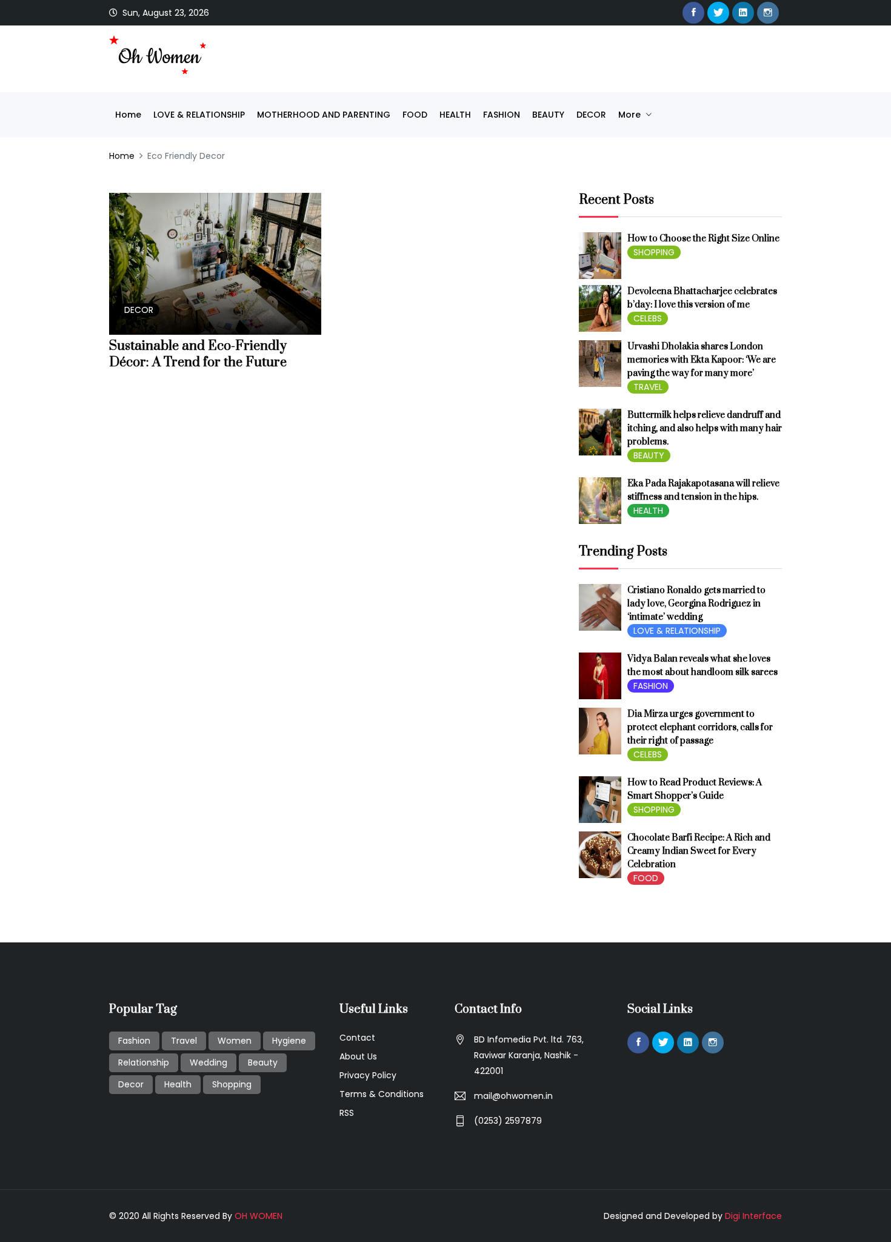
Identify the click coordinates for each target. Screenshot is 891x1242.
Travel (184, 1041)
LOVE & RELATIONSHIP (199, 115)
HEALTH (455, 115)
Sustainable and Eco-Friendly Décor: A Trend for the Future (198, 354)
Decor (131, 1084)
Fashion (134, 1041)
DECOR (591, 115)
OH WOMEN (258, 1216)
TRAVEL (647, 387)
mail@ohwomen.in (513, 1096)
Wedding (208, 1062)
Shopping (232, 1084)
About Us (358, 1056)
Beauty (263, 1062)
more (630, 115)
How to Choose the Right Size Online (703, 238)
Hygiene (289, 1041)
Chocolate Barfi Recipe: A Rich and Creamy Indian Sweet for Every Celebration (698, 851)
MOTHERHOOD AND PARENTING (323, 115)
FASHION (501, 115)
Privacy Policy (367, 1075)
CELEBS (647, 318)
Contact (357, 1038)
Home (128, 115)
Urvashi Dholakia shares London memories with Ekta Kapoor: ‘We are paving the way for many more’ (701, 360)
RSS (346, 1113)
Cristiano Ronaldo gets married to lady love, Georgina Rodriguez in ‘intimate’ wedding (696, 604)
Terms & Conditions (381, 1094)
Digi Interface (753, 1216)
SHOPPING (654, 252)
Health (178, 1084)
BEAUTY (548, 115)
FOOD (414, 115)
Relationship (143, 1062)
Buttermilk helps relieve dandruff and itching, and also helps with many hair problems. (704, 428)
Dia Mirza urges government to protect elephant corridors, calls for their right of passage (700, 727)
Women (235, 1041)
